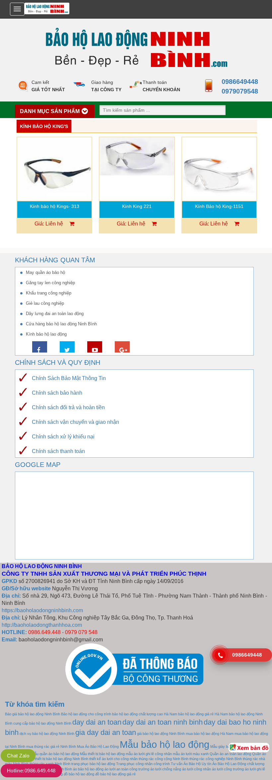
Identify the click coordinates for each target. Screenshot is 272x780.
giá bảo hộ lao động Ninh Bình (161, 734)
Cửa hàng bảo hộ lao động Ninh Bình (61, 323)
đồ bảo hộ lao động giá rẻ (115, 774)
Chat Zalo (18, 755)
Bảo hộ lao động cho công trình (86, 714)
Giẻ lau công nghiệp (45, 303)
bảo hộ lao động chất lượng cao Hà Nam (144, 714)
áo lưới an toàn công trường (126, 769)
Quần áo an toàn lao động (230, 754)
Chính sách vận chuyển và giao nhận (75, 422)
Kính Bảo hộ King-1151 (219, 206)
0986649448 (238, 81)
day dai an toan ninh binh (162, 722)
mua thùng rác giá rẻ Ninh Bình (51, 746)
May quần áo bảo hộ (45, 272)
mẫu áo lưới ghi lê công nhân (149, 754)
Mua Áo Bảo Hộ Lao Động (98, 746)
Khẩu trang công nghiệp (48, 293)
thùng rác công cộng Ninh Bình (163, 759)
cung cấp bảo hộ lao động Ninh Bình (42, 723)
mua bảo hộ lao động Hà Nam (210, 734)
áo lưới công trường (228, 769)
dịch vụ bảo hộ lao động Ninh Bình (47, 734)
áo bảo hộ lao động (88, 769)
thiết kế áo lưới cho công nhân (113, 759)
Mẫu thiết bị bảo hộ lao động (102, 754)
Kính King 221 (137, 206)
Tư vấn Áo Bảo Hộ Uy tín (191, 764)
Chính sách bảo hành (57, 393)
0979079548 (238, 91)
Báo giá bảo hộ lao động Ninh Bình (32, 714)
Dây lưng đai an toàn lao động (55, 313)
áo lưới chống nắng (165, 769)
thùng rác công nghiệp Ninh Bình (215, 759)
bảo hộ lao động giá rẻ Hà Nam (203, 714)
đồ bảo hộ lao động (79, 774)
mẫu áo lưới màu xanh (191, 754)
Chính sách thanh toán (58, 451)
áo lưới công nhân (196, 769)
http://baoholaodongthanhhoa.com (42, 625)
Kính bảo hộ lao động (46, 334)
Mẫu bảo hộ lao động (164, 744)
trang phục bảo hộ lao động (93, 764)
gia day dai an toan (105, 732)
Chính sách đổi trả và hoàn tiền (68, 407)
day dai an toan (96, 722)
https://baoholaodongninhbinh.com (42, 610)
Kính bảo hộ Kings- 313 (54, 206)
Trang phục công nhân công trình (143, 764)
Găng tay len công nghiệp (50, 282)
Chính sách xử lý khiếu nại (63, 436)
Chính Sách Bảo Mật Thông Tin (69, 378)
